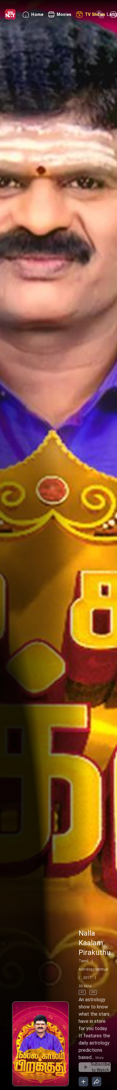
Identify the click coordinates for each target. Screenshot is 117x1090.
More (99, 1058)
